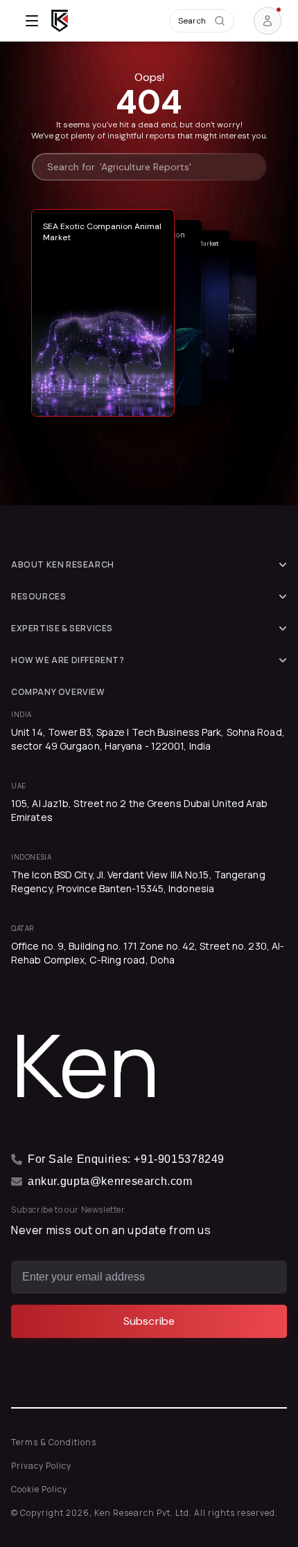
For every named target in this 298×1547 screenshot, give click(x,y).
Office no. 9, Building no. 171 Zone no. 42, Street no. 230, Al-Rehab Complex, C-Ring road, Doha (147, 952)
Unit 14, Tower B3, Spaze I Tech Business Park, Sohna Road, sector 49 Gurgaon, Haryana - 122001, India (148, 738)
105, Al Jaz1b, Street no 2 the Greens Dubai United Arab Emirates (139, 810)
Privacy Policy (41, 1466)
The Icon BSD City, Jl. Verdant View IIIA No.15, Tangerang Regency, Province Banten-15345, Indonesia (138, 881)
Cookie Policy (39, 1489)
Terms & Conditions (53, 1442)
